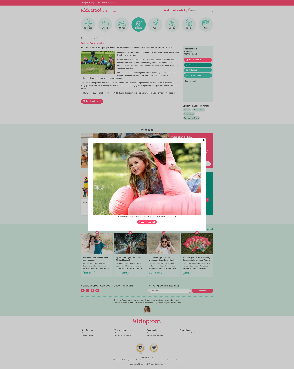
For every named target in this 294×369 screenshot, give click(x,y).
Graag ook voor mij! (147, 222)
